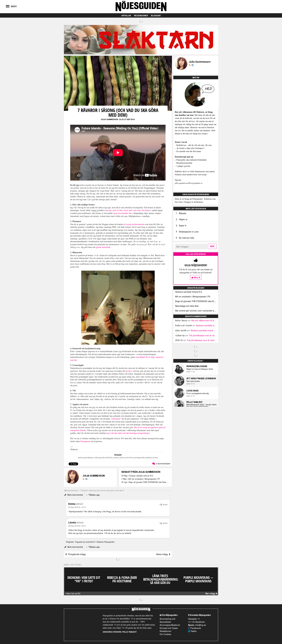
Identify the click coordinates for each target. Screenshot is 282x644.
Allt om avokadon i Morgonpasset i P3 (192, 296)
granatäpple (88, 457)
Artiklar (126, 15)
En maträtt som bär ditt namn (188, 151)
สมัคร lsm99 (180, 330)
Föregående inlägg (76, 554)
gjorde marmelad (103, 247)
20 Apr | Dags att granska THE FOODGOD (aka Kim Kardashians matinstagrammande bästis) (145, 482)
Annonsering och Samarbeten (167, 620)
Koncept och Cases (169, 628)
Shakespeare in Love (189, 231)
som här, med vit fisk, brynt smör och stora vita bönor (127, 210)
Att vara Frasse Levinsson (201, 378)
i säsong (97, 457)
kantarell (108, 457)
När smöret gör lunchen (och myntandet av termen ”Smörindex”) (196, 310)
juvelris (129, 371)
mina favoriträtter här (123, 213)
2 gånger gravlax (183, 166)
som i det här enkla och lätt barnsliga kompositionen (128, 433)
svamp (155, 457)
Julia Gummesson (109, 119)
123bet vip (180, 335)
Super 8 (182, 225)
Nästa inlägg (162, 554)
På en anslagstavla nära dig (197, 393)
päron (122, 457)
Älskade (182, 213)
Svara (164, 504)
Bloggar (156, 15)
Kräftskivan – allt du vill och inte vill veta (194, 145)
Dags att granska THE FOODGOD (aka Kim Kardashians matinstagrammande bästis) (196, 301)
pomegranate (139, 457)
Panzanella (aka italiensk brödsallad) (191, 159)
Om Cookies (165, 634)
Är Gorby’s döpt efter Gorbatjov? (190, 148)
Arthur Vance (181, 320)
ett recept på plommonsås (134, 224)
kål (103, 457)
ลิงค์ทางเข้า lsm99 (183, 325)
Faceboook (195, 628)
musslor (116, 457)
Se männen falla (186, 237)
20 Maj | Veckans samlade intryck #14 (137, 475)
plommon (129, 457)
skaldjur (148, 457)
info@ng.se (200, 624)
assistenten (115, 418)
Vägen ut (183, 219)
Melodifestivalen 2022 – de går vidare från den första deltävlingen (201, 405)
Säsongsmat (85, 441)
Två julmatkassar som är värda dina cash (208, 335)
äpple (80, 457)
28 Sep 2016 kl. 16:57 (77, 526)
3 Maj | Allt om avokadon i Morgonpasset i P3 (140, 479)
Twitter (193, 631)
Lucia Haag (192, 391)
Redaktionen (165, 631)
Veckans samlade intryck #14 (188, 291)
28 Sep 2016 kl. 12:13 (77, 507)
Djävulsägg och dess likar (187, 305)
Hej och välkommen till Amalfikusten (208, 320)
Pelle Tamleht (194, 402)
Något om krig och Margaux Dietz (199, 369)
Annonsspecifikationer (170, 624)
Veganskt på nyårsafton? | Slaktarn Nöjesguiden (94, 541)
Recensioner (141, 15)
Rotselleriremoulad (184, 162)
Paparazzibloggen (196, 366)
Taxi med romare (193, 381)
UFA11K (179, 340)
